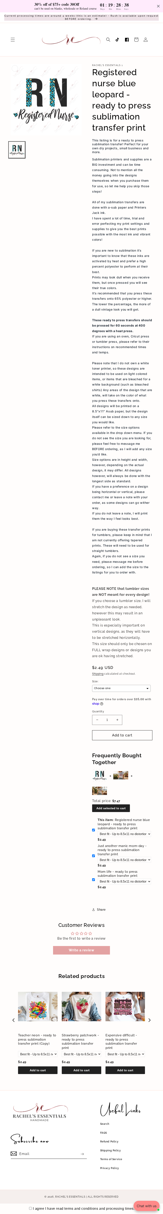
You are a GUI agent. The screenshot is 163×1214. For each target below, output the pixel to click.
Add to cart (38, 1070)
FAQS (103, 1132)
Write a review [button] (81, 950)
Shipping (98, 673)
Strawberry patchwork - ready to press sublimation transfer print (80, 1041)
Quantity (98, 711)
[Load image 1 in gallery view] (16, 149)
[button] (12, 39)
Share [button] (101, 909)
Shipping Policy (110, 1150)
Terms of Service (111, 1159)
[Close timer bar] (158, 6)
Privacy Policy (109, 1168)
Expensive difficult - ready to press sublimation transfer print (121, 1041)
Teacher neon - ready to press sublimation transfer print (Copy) (37, 1039)
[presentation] (14, 1020)
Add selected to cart (111, 808)
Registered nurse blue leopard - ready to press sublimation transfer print (124, 824)
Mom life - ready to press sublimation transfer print (118, 874)
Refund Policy (109, 1141)
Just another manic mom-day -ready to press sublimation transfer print (122, 850)
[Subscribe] (82, 1154)
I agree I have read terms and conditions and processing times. (84, 1208)
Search (105, 1123)
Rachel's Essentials (70, 1196)
